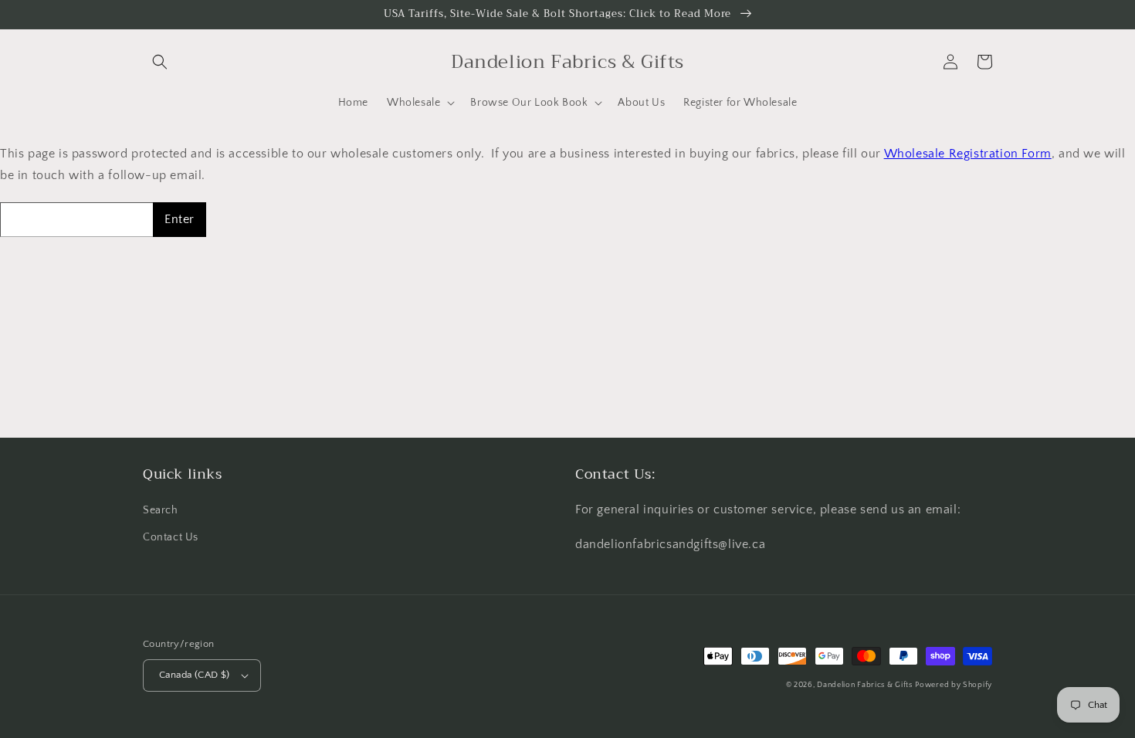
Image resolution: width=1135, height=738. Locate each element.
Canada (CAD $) (194, 674)
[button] (160, 62)
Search (160, 510)
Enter (179, 219)
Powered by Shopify (953, 685)
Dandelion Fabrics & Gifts (865, 685)
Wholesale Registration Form (968, 154)
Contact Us (170, 537)
